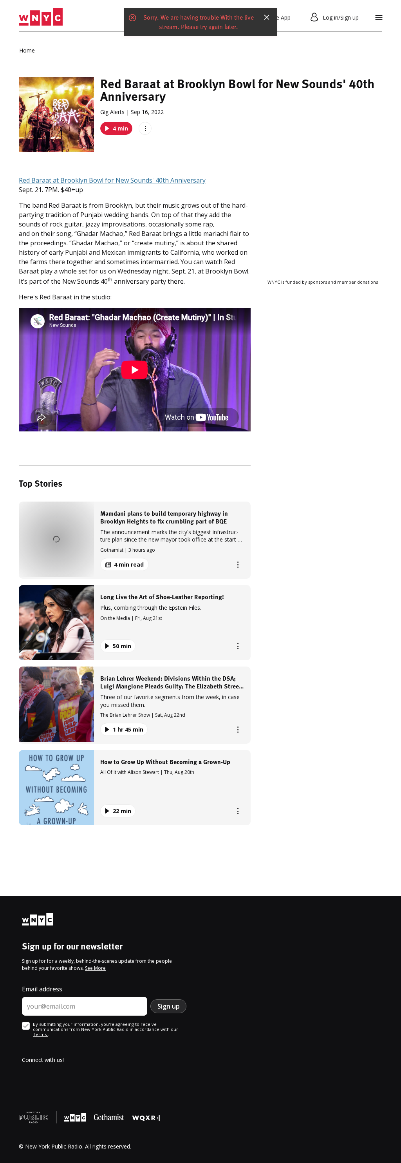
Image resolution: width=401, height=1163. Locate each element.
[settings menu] (378, 17)
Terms (40, 1034)
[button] (135, 540)
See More (95, 968)
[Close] (266, 17)
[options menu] (145, 128)
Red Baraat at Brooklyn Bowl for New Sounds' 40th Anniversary (112, 180)
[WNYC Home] (41, 17)
